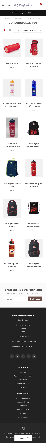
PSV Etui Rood (12, 63)
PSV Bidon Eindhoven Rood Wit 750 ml (12, 146)
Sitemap (23, 387)
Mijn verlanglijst (23, 409)
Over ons (23, 372)
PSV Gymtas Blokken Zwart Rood (34, 227)
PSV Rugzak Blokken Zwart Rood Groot (34, 146)
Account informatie (23, 398)
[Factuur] (23, 428)
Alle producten (23, 417)
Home (7, 19)
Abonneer (36, 299)
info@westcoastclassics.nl (24, 346)
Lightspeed (10, 437)
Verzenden (23, 380)
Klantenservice (23, 383)
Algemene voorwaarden (23, 376)
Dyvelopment (35, 437)
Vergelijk (23, 413)
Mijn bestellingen (23, 402)
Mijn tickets (23, 406)
